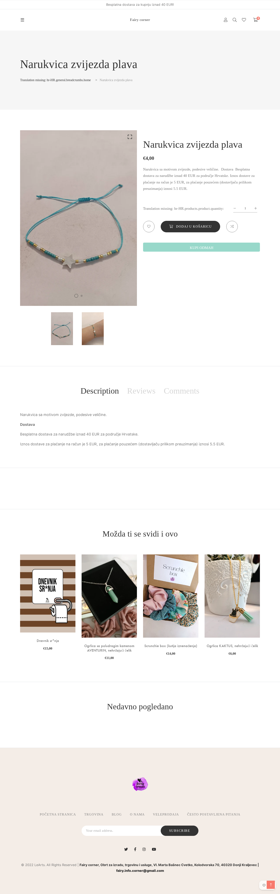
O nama (137, 814)
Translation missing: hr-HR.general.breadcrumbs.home (55, 80)
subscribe (179, 830)
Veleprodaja (166, 814)
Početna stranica (58, 814)
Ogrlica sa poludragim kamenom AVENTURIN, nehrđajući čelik (109, 647)
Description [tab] (100, 391)
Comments (181, 391)
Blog (117, 814)
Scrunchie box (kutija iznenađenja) (170, 645)
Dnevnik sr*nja (48, 640)
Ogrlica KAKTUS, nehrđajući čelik (232, 645)
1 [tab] (76, 296)
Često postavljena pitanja (213, 814)
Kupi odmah (201, 248)
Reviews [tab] (141, 391)
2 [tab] (82, 296)
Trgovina (94, 814)
